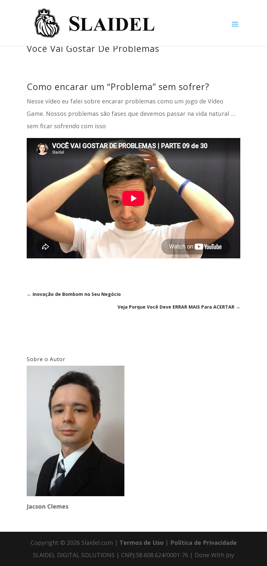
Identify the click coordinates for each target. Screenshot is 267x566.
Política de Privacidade (203, 542)
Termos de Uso (141, 542)
